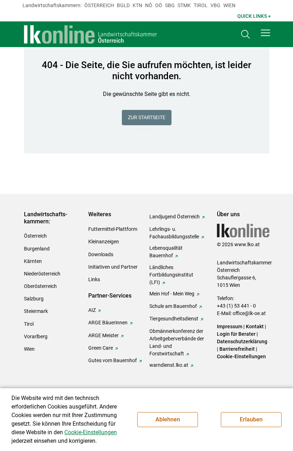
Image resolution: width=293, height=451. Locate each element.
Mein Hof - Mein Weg (171, 294)
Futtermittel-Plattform (112, 229)
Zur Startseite (146, 117)
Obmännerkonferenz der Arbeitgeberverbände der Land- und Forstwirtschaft (176, 342)
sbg (170, 5)
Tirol (201, 5)
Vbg (215, 5)
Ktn (137, 5)
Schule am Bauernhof (173, 306)
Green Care (100, 348)
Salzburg (34, 298)
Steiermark (36, 311)
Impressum (229, 326)
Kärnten (33, 261)
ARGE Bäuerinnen (108, 322)
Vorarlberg (36, 336)
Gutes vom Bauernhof (112, 360)
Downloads (100, 254)
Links (94, 279)
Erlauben (251, 419)
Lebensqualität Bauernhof (166, 251)
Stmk (184, 5)
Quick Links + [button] (254, 16)
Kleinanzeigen (103, 241)
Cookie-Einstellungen (241, 356)
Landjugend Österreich (174, 216)
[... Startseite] (91, 34)
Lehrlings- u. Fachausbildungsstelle (174, 232)
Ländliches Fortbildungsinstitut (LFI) (171, 274)
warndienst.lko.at (168, 365)
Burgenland (37, 249)
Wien (229, 5)
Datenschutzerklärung (242, 341)
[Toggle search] (245, 34)
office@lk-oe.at (249, 313)
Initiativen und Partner (113, 267)
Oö (158, 5)
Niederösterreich (42, 274)
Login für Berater (236, 334)
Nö (148, 5)
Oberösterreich (40, 286)
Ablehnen (167, 419)
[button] (265, 33)
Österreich (99, 5)
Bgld (123, 5)
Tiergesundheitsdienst (173, 318)
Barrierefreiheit (237, 349)
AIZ (92, 310)
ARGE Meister (103, 335)
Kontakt (255, 326)
